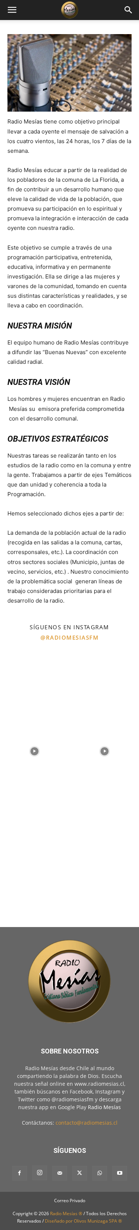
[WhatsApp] (99, 1173)
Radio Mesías (104, 1107)
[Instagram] (39, 1172)
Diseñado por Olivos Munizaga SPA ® (83, 1221)
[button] (12, 10)
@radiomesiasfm (69, 637)
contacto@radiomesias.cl (87, 1122)
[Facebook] (19, 1173)
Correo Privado (69, 1200)
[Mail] (59, 1173)
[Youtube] (119, 1173)
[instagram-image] (34, 680)
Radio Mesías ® (66, 1213)
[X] (79, 1173)
